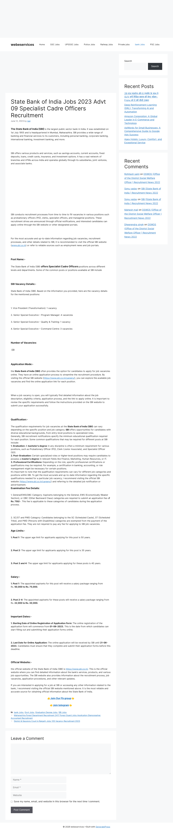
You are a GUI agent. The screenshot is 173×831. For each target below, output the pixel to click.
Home (42, 44)
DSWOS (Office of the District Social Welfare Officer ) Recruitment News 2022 (142, 178)
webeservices (22, 45)
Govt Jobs (29, 712)
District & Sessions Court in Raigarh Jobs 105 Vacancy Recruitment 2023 (47, 721)
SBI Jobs (63, 712)
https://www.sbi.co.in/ (77, 669)
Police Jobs (89, 44)
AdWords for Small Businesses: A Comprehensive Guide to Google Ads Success (142, 131)
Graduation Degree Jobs (46, 712)
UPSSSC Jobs (72, 44)
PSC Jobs (154, 44)
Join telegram (61, 705)
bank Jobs (140, 44)
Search (128, 61)
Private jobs (124, 44)
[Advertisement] (81, 19)
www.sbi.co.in (19, 245)
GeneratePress (103, 826)
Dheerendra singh (134, 224)
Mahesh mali (131, 209)
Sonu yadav (130, 188)
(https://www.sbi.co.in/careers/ (35, 481)
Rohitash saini (131, 174)
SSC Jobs (55, 44)
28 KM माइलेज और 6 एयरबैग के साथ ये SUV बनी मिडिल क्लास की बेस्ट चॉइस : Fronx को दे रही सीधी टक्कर (141, 97)
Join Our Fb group (60, 698)
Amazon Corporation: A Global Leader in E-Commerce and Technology (140, 120)
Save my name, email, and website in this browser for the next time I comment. (57, 801)
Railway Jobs (106, 44)
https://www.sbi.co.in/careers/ (59, 378)
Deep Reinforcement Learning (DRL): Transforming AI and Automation (140, 108)
